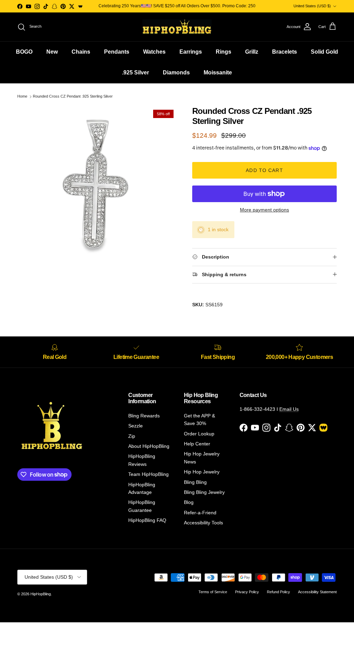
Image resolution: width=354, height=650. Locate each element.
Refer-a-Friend (200, 512)
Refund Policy (278, 592)
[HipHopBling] (177, 26)
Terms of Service (212, 592)
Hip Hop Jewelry (202, 472)
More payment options (264, 210)
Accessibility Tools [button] (203, 522)
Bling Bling (195, 482)
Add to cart (264, 170)
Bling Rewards (144, 415)
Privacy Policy (247, 592)
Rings (223, 52)
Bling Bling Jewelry (204, 492)
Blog (189, 502)
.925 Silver (135, 72)
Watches (154, 52)
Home (22, 96)
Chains (81, 52)
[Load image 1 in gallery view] (97, 186)
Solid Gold (324, 52)
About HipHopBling (148, 446)
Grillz (251, 52)
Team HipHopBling (148, 474)
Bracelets (284, 52)
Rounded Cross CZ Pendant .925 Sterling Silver (73, 96)
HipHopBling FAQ (147, 520)
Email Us (289, 409)
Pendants (116, 52)
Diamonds (176, 72)
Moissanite (218, 72)
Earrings (190, 52)
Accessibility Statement (317, 592)
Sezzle (135, 425)
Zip (131, 436)
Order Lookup (199, 433)
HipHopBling (40, 594)
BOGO (24, 52)
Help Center (197, 443)
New (52, 52)
